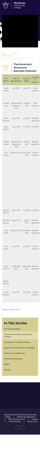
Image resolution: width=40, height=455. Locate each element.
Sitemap (35, 419)
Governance (7, 56)
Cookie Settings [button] (15, 421)
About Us (14, 53)
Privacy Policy (32, 421)
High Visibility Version (16, 419)
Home (4, 53)
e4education (30, 417)
